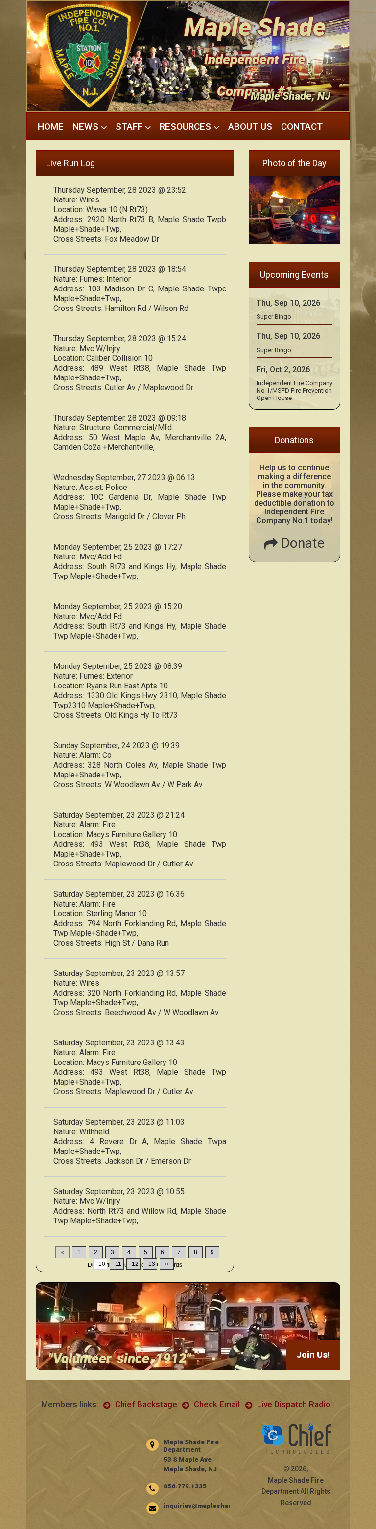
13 (151, 1264)
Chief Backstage (145, 1404)
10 (101, 1264)
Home (51, 126)
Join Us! (313, 1355)
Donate (301, 543)
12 (135, 1264)
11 (118, 1264)
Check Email (216, 1404)
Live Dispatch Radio (292, 1404)
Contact (302, 126)
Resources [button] (186, 126)
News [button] (86, 126)
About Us (250, 126)
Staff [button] (130, 126)
